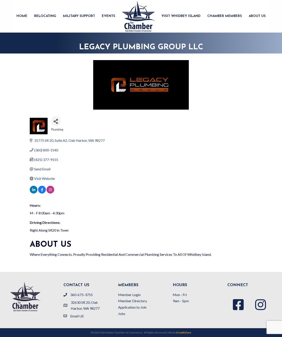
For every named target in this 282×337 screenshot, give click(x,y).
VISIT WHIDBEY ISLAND (180, 16)
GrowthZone (183, 332)
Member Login (129, 295)
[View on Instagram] (50, 192)
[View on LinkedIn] (33, 192)
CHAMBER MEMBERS (224, 16)
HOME (22, 16)
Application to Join (132, 307)
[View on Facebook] (42, 192)
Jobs (121, 313)
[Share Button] (56, 121)
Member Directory (132, 301)
